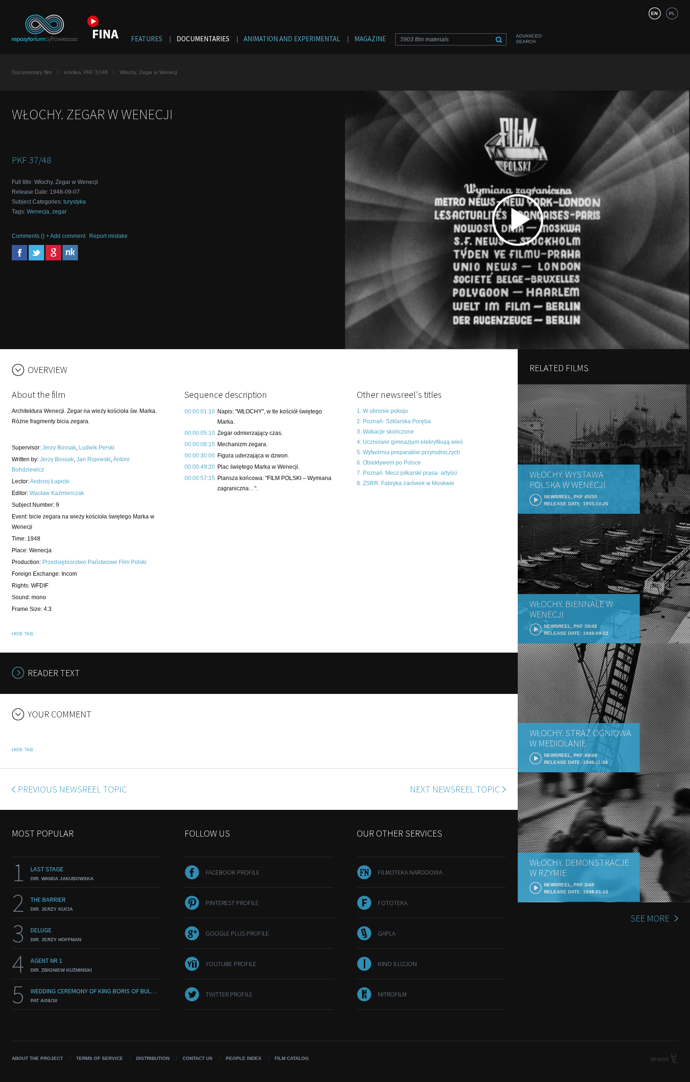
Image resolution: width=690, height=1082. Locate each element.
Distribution (152, 1058)
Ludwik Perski (97, 447)
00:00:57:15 (199, 478)
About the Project (37, 1058)
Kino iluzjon (397, 964)
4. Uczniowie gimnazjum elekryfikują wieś (410, 442)
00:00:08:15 (199, 444)
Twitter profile (229, 994)
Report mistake (108, 236)
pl (672, 13)
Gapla (386, 933)
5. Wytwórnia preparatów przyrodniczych (408, 452)
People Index (243, 1058)
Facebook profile (233, 872)
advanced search (529, 38)
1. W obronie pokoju (382, 411)
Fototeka (392, 903)
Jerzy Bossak (59, 447)
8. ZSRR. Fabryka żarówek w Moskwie (405, 483)
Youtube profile (231, 964)
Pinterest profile (232, 903)
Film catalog (292, 1058)
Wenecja (38, 211)
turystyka (74, 201)
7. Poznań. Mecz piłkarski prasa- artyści (407, 473)
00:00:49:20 (199, 467)
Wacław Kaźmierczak (57, 493)
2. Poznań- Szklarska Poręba (394, 421)
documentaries (203, 38)
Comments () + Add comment (48, 236)
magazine (370, 38)
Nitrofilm (392, 994)
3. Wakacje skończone (385, 431)
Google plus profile (237, 933)
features (146, 38)
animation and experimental (292, 38)
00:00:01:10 (199, 411)
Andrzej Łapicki (49, 481)
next (455, 789)
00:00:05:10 (199, 433)
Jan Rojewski (94, 459)
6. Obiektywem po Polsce (389, 462)
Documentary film (32, 72)
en (654, 13)
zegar (59, 211)
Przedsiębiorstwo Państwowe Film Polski (94, 562)
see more (649, 918)
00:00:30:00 (199, 455)
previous (72, 789)
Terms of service (99, 1058)
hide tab (22, 633)
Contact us (198, 1058)
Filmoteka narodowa (410, 872)
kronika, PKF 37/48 (85, 72)
